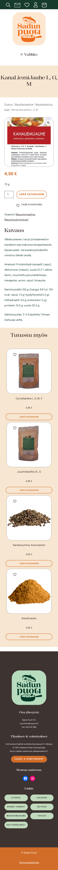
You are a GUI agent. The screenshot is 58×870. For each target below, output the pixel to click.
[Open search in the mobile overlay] (10, 4)
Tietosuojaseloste (29, 863)
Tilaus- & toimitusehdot (29, 759)
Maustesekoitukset (16, 220)
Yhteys (42, 816)
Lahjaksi (42, 798)
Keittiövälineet (16, 825)
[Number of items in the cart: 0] (45, 5)
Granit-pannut (16, 807)
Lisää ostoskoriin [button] (29, 417)
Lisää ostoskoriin (31, 194)
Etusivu (8, 104)
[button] (48, 122)
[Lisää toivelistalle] (15, 353)
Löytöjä (42, 807)
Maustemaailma (24, 104)
